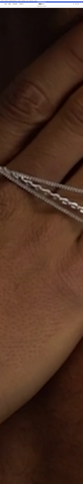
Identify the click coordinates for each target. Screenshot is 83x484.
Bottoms (6, 0)
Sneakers (23, 0)
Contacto (21, 3)
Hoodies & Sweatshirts (13, 0)
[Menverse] (41, 4)
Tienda (9, 3)
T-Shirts (2, 0)
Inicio (6, 3)
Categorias (14, 3)
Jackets (19, 0)
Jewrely (35, 0)
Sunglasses (31, 0)
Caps (27, 0)
